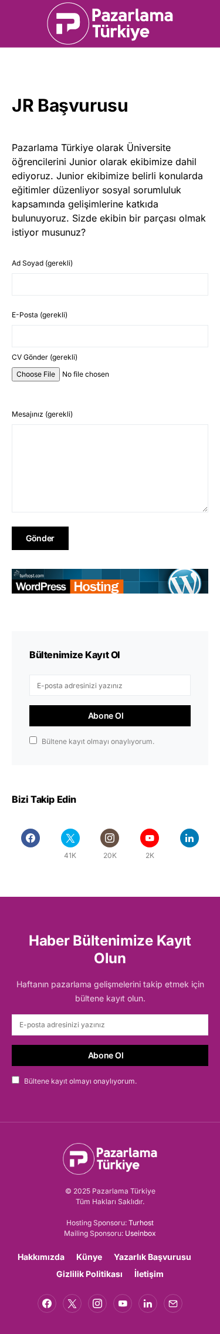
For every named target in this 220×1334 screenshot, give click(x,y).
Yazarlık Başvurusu (152, 1257)
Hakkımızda (41, 1257)
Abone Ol (106, 715)
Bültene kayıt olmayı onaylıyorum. (98, 741)
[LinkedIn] (189, 844)
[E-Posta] (173, 1303)
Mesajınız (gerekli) (42, 414)
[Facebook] (30, 844)
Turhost (141, 1222)
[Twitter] (72, 1303)
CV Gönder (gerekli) (44, 357)
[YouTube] (122, 1303)
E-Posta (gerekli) (39, 314)
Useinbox (140, 1233)
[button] (15, 23)
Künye (89, 1257)
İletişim (149, 1274)
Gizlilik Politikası (89, 1274)
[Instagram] (97, 1303)
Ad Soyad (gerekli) (42, 263)
